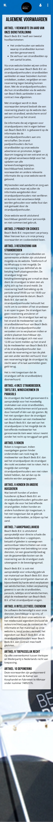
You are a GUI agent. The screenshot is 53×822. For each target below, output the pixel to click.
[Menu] (48, 5)
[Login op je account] (40, 5)
